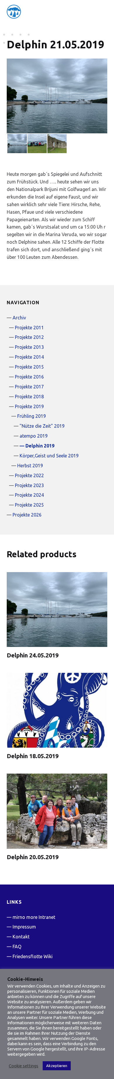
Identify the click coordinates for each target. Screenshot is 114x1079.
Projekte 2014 (29, 357)
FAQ (17, 946)
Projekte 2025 (29, 504)
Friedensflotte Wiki (33, 956)
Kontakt (21, 936)
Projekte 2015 (29, 366)
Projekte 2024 (29, 495)
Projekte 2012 (29, 337)
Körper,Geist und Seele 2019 (49, 455)
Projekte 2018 (29, 396)
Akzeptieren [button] (56, 1066)
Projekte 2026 (27, 514)
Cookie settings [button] (23, 1065)
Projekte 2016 (29, 376)
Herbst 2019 (30, 465)
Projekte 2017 (29, 386)
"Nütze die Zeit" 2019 (42, 426)
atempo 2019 (34, 435)
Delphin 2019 (39, 445)
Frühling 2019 (31, 416)
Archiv (19, 317)
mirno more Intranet (34, 917)
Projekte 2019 (29, 406)
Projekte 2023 (29, 485)
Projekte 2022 (29, 475)
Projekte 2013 (29, 347)
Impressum (24, 926)
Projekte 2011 (29, 327)
